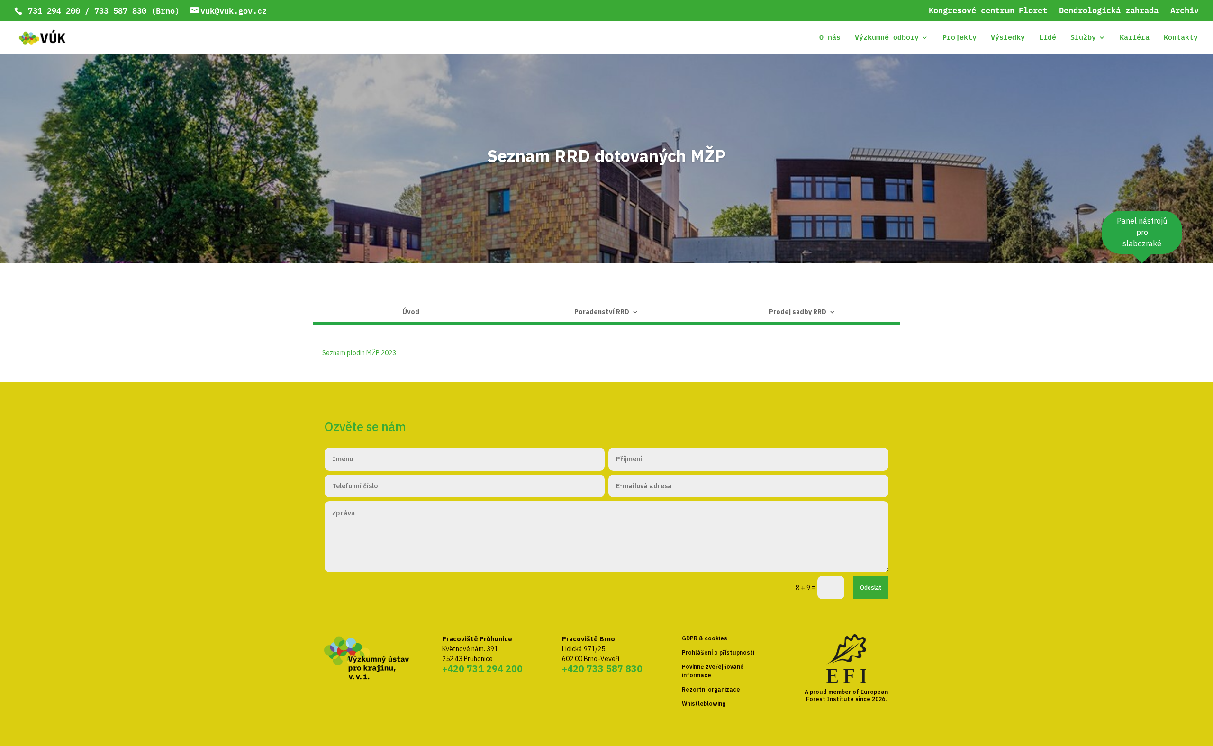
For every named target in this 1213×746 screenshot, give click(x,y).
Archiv (1184, 11)
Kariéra (1135, 38)
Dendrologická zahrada (1109, 11)
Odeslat (871, 587)
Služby (1083, 38)
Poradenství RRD (601, 312)
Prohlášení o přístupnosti (718, 652)
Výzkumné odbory (887, 38)
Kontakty (1181, 38)
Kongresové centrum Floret (988, 11)
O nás (830, 38)
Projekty (959, 38)
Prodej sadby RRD (797, 312)
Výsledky (1008, 38)
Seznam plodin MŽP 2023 (359, 353)
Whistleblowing (703, 703)
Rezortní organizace (711, 689)
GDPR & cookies (704, 638)
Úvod (410, 312)
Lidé (1047, 38)
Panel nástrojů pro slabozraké (1142, 232)
